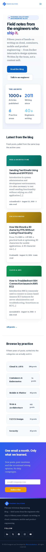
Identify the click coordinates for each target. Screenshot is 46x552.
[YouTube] (30, 534)
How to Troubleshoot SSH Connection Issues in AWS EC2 (23, 283)
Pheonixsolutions (31, 544)
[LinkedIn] (7, 534)
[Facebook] (18, 534)
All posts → (11, 327)
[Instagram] (24, 534)
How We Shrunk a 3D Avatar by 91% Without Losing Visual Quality (21, 229)
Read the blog (17, 69)
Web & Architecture (19, 160)
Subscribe (16, 489)
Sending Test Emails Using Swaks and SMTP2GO (23, 172)
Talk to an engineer (19, 77)
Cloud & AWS (15, 270)
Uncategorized (16, 216)
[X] (12, 534)
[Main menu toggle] (40, 4)
